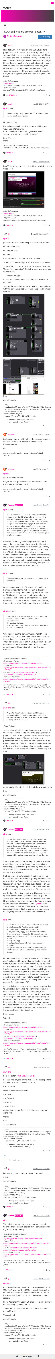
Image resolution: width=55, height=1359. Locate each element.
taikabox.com (8, 83)
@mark (6, 473)
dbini (10, 45)
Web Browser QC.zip (27, 1076)
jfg (9, 234)
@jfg (5, 834)
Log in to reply (45, 37)
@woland (7, 708)
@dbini (6, 108)
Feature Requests (14, 36)
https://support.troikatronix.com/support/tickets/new (22, 663)
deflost (11, 434)
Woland (11, 505)
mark (10, 104)
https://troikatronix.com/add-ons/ (23, 672)
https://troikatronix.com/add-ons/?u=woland (19, 674)
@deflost (7, 611)
